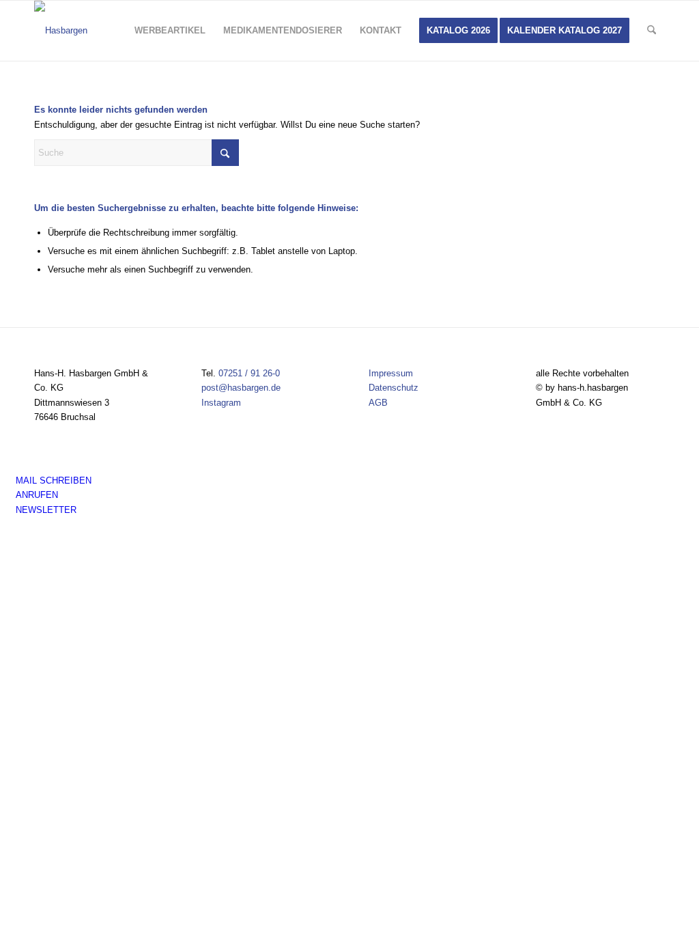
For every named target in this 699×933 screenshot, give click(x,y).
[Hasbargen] (60, 31)
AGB (378, 403)
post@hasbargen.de (241, 387)
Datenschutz (393, 387)
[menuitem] (170, 31)
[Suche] (651, 31)
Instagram (221, 403)
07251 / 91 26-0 (249, 373)
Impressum (391, 373)
